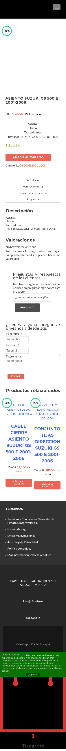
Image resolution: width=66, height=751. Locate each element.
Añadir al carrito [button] (19, 482)
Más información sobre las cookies (29, 555)
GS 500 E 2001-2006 (32, 165)
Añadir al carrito (28, 157)
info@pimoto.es (33, 601)
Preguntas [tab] (33, 199)
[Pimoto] (15, 7)
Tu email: (11, 345)
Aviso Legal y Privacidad (22, 542)
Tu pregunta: (14, 356)
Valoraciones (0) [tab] (33, 186)
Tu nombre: (13, 333)
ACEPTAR (33, 675)
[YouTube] (35, 635)
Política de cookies (19, 548)
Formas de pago (17, 529)
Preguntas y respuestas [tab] (33, 192)
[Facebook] (31, 635)
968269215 (33, 618)
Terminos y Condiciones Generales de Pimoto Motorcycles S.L (30, 520)
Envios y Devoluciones (21, 535)
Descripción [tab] (33, 180)
